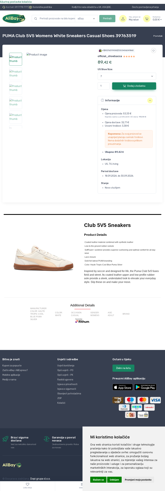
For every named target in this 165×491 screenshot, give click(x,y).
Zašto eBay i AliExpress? (15, 370)
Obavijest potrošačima (69, 393)
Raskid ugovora (65, 379)
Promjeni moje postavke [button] (138, 479)
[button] (122, 387)
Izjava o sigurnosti (66, 389)
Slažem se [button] (98, 479)
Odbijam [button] (114, 479)
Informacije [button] (112, 100)
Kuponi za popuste (12, 365)
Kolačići (61, 403)
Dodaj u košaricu (136, 85)
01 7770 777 (21, 7)
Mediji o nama (9, 379)
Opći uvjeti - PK (65, 375)
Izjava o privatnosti (67, 384)
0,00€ (156, 18)
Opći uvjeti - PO (65, 370)
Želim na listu (123, 368)
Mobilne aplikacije (11, 375)
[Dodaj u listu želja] (153, 50)
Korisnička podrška (42, 7)
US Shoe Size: (105, 69)
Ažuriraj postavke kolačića (16, 1)
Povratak (158, 36)
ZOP (59, 398)
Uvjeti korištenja (65, 365)
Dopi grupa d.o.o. (40, 478)
